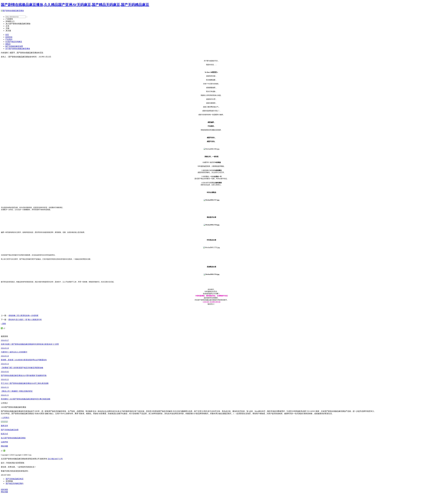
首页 (7, 35)
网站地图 (4, 446)
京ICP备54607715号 (55, 459)
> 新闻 (3, 324)
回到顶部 (4, 489)
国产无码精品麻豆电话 (14, 479)
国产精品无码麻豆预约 (14, 483)
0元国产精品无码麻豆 (13, 42)
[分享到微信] (2, 328)
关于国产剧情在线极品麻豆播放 (17, 49)
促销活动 (8, 37)
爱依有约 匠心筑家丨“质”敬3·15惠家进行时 (25, 320)
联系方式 (4, 434)
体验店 (8, 44)
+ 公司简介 (5, 418)
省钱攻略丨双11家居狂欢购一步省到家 (23, 315)
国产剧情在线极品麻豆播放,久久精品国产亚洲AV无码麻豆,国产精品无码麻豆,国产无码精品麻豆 (75, 5)
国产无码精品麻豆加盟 (14, 46)
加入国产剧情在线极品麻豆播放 (13, 438)
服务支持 (4, 426)
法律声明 (4, 442)
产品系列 (8, 39)
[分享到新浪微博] (4, 328)
